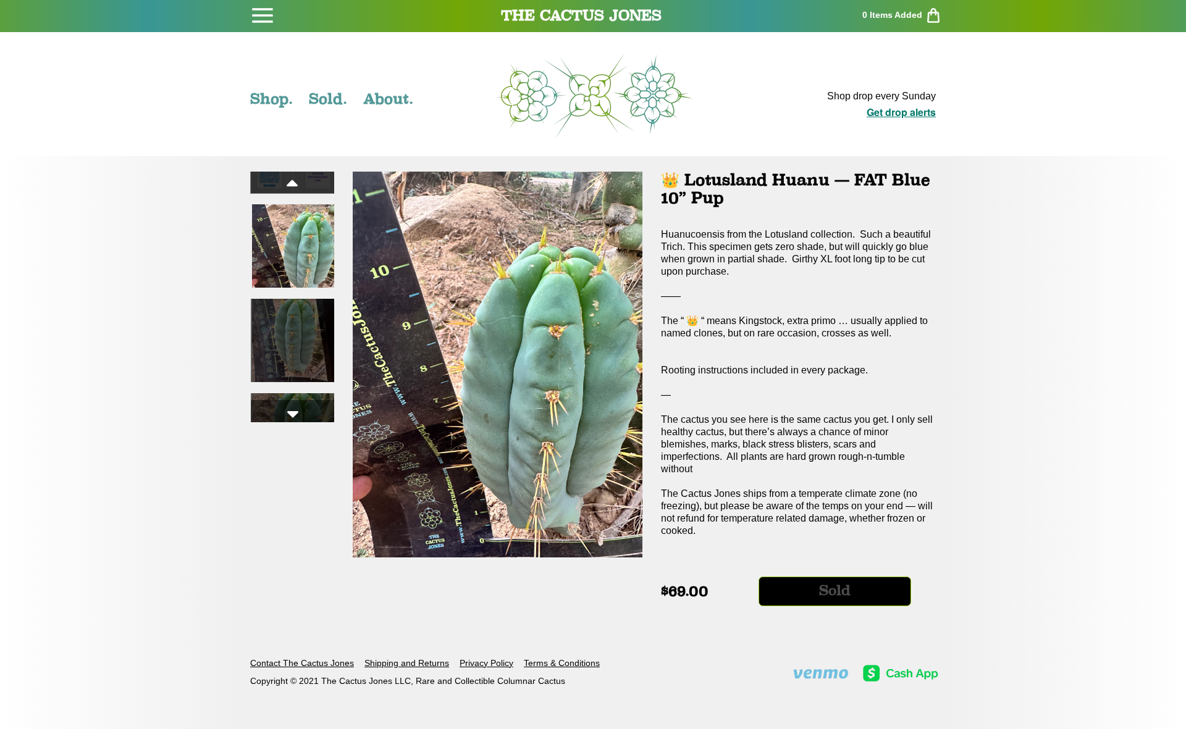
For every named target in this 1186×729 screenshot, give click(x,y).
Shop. (271, 99)
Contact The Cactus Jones (302, 663)
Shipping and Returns (406, 663)
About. (388, 99)
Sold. (328, 99)
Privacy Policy (486, 663)
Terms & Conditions (562, 663)
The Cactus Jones (581, 15)
